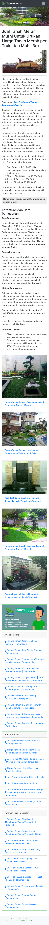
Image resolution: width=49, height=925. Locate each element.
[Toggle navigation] (43, 3)
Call (15, 920)
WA (7, 920)
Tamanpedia (14, 3)
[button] (3, 16)
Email (32, 920)
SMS (23, 920)
